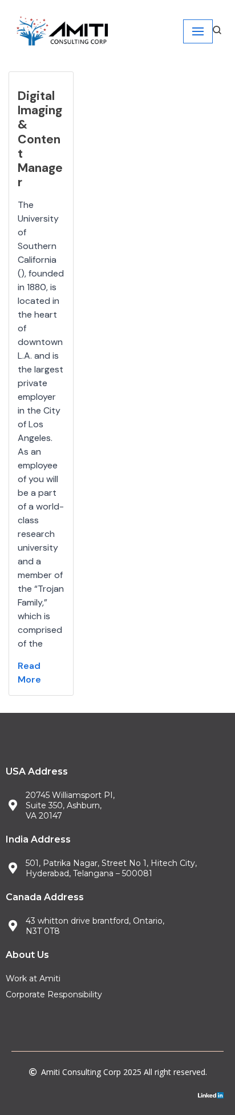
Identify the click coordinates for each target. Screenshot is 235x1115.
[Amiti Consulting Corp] (62, 31)
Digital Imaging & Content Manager (40, 139)
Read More (29, 672)
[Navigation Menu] (198, 31)
